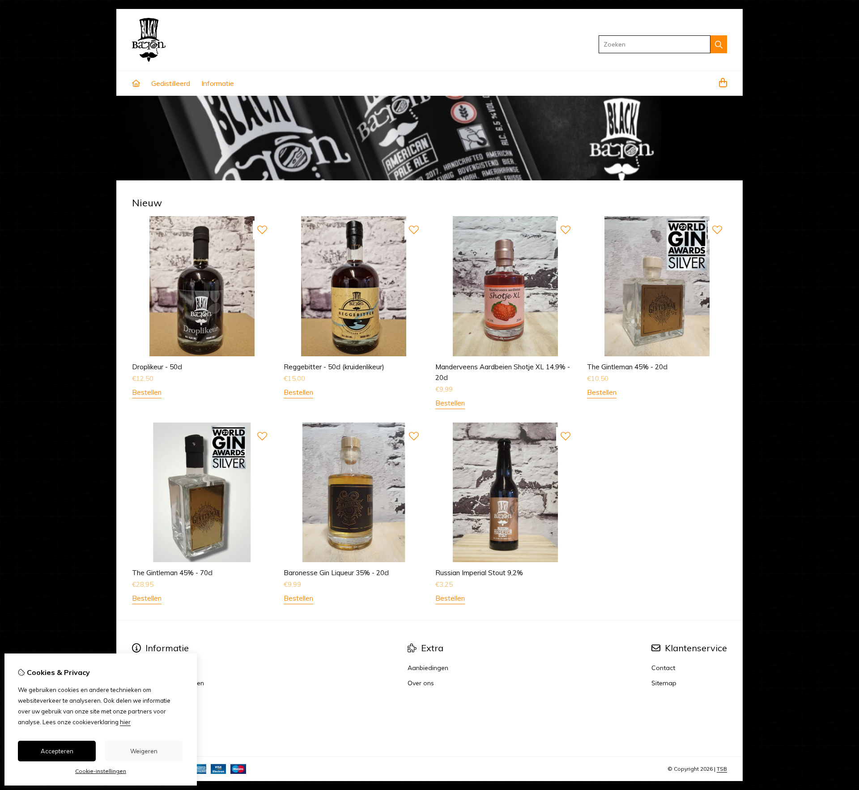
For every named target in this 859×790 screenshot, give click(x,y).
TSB (722, 768)
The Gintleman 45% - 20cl (627, 367)
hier (125, 722)
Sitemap (663, 683)
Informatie (217, 83)
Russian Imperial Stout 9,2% (479, 572)
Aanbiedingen (428, 668)
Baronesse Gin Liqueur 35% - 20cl (336, 572)
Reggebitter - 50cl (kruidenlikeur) (334, 367)
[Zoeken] (718, 44)
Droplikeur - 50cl (157, 367)
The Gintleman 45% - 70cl (172, 572)
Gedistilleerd (170, 83)
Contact (663, 668)
